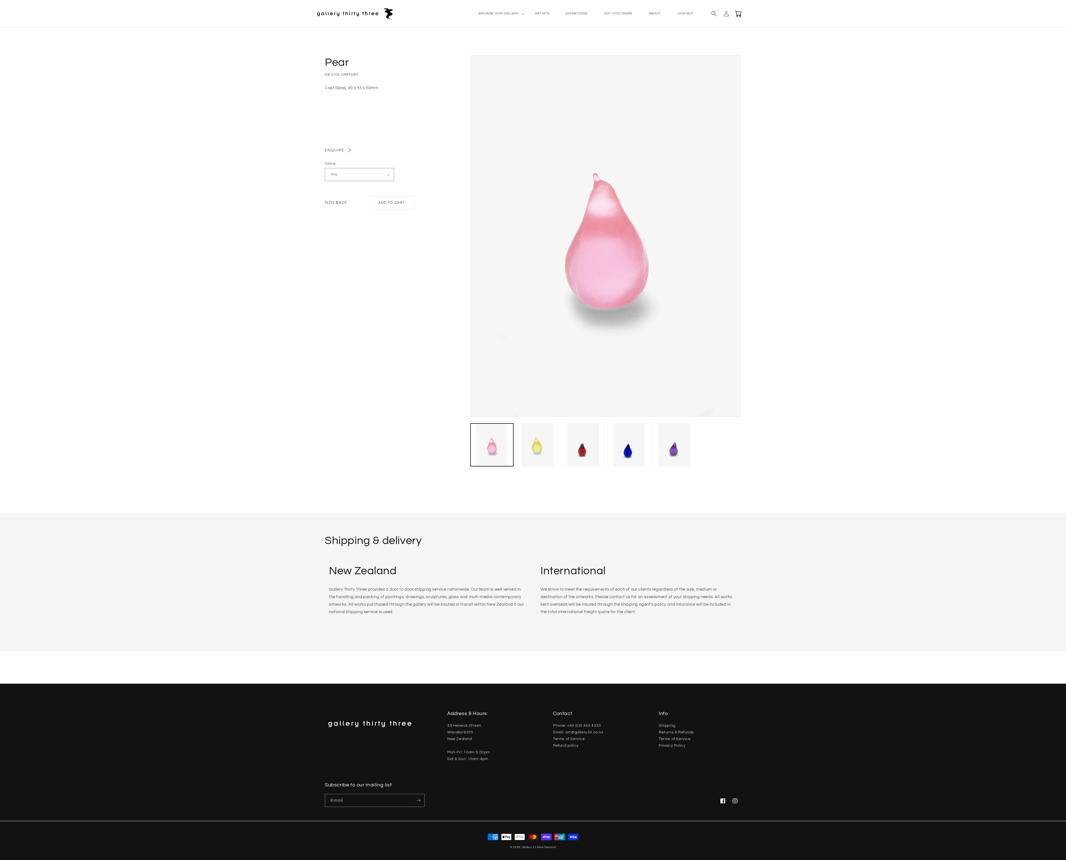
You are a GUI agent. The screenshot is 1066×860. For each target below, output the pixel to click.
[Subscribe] (418, 800)
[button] (498, 13)
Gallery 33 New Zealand (539, 847)
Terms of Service (569, 739)
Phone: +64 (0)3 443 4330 (577, 726)
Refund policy (566, 746)
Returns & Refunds (676, 732)
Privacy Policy (672, 746)
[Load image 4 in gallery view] (628, 444)
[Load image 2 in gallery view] (537, 444)
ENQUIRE (334, 150)
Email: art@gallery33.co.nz (578, 732)
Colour (330, 164)
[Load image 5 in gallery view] (674, 444)
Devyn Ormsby (342, 75)
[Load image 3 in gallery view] (583, 444)
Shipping (667, 726)
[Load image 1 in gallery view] (492, 444)
